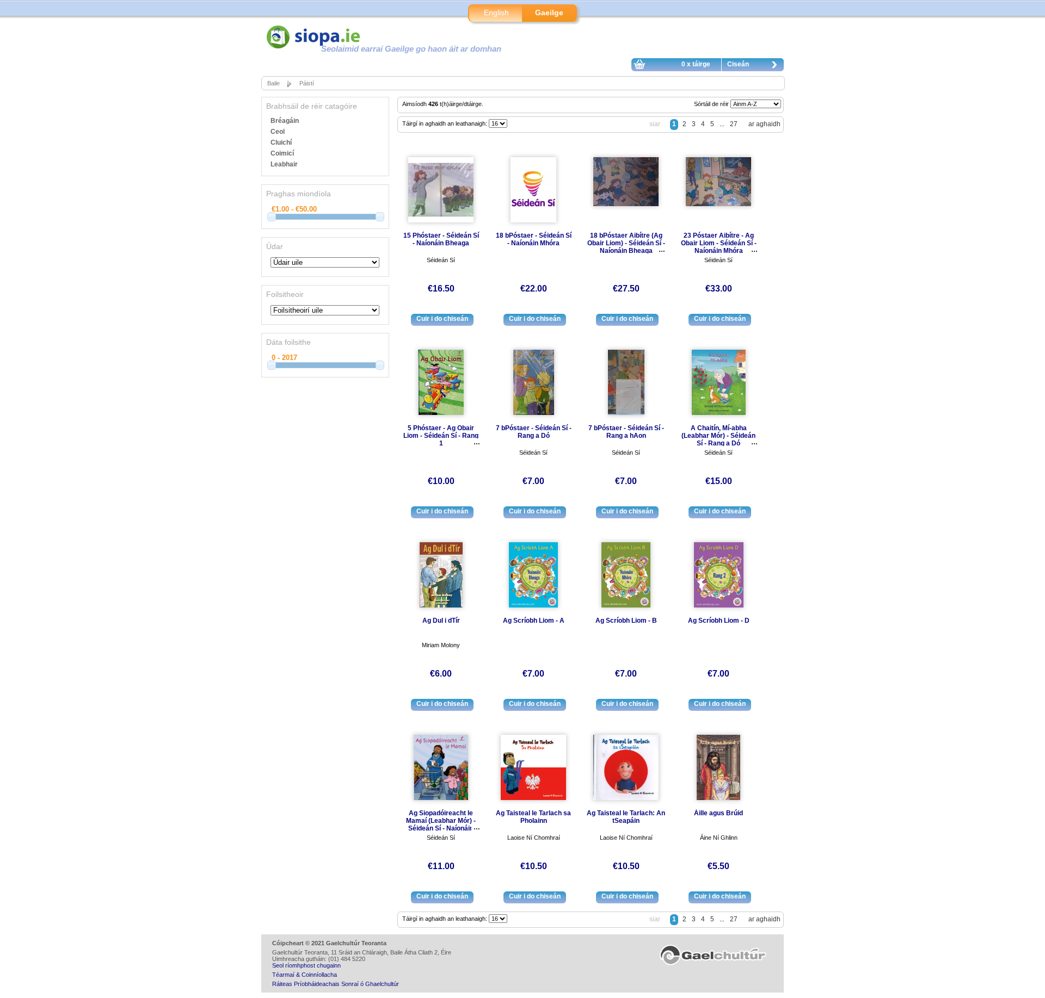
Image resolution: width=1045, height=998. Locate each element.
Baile (273, 83)
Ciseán (738, 64)
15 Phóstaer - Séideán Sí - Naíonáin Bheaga (441, 239)
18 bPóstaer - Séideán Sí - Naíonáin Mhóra (533, 239)
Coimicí (282, 153)
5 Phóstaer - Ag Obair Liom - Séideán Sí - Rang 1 (440, 435)
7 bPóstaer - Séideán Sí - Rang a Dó (533, 431)
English (496, 12)
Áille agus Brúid (718, 813)
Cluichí (281, 142)
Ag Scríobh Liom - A (533, 620)
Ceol (278, 131)
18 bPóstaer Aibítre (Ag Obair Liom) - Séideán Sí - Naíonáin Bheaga (626, 243)
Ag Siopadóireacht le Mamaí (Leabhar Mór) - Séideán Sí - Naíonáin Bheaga (441, 824)
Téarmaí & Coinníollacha (304, 974)
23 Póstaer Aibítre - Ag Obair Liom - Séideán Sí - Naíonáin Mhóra (719, 243)
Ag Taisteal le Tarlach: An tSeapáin (626, 817)
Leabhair (284, 164)
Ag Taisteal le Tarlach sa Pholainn (533, 817)
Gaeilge (549, 12)
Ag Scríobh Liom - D (718, 620)
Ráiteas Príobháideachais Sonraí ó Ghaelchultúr (335, 984)
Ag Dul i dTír (441, 620)
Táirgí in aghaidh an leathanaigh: (445, 123)
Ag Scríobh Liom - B (626, 620)
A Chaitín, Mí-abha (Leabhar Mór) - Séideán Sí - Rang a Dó (718, 435)
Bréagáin (285, 121)
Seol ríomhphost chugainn (306, 965)
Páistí (306, 83)
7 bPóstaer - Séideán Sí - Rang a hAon (626, 431)
